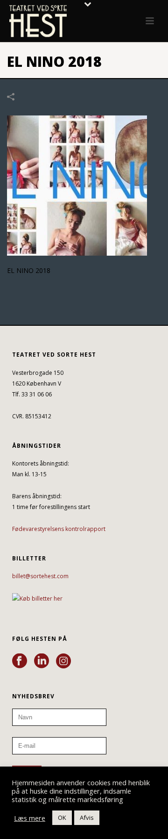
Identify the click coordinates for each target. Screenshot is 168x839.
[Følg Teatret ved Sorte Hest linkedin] (41, 661)
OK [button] (62, 817)
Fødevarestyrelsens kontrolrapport (58, 529)
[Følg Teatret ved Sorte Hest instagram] (63, 661)
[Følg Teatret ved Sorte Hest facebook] (19, 661)
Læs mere (29, 818)
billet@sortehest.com (40, 576)
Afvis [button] (87, 817)
